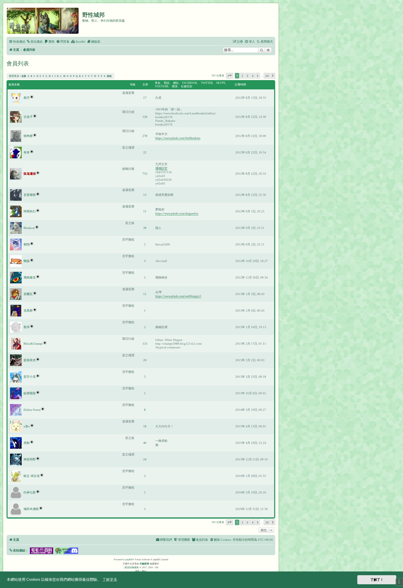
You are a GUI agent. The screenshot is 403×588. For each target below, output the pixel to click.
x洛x (27, 426)
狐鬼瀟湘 (30, 173)
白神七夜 (30, 492)
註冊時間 (240, 84)
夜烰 (27, 327)
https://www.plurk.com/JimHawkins (177, 138)
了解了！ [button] (376, 579)
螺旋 (27, 261)
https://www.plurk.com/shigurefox (176, 213)
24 (144, 459)
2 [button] (242, 76)
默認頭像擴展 (132, 567)
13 (144, 195)
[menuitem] (34, 41)
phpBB (128, 559)
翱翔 (27, 244)
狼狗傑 (28, 136)
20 (144, 360)
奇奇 (27, 152)
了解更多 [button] (109, 579)
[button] (229, 75)
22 (144, 152)
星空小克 (30, 376)
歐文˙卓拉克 (32, 476)
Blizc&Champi (33, 343)
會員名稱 (14, 84)
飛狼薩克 (30, 277)
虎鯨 (27, 443)
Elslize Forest (32, 409)
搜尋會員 (14, 76)
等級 (132, 84)
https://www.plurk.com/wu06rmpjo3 (178, 296)
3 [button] (247, 76)
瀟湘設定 (161, 168)
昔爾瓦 (28, 294)
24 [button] (266, 76)
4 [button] (252, 76)
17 (144, 97)
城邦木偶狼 (31, 509)
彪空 (27, 97)
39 (144, 228)
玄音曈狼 (30, 195)
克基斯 (28, 310)
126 (144, 117)
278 (144, 136)
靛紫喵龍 (30, 393)
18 (144, 426)
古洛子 (28, 117)
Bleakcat (29, 228)
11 (144, 211)
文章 (145, 84)
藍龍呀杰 (30, 360)
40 (144, 443)
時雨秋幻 (30, 211)
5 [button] (257, 76)
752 (144, 173)
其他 (109, 76)
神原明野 (30, 459)
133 (144, 343)
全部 (23, 76)
